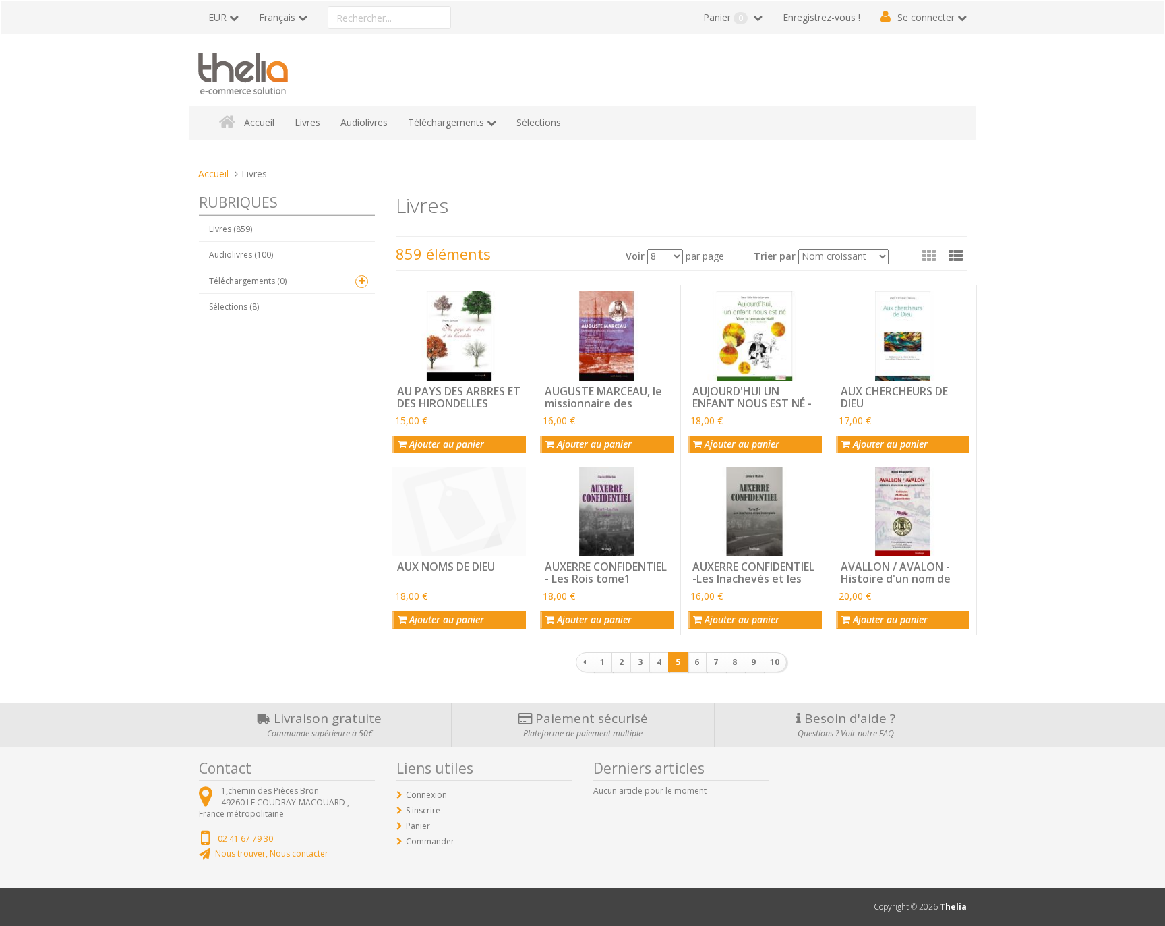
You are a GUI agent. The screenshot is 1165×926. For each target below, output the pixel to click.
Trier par (775, 256)
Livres (307, 122)
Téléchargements (446, 122)
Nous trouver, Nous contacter (271, 853)
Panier (723, 17)
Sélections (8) (234, 306)
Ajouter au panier (445, 444)
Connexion (426, 795)
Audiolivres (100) (241, 254)
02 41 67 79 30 (245, 838)
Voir (635, 256)
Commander (430, 841)
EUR (217, 17)
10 (774, 662)
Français (277, 17)
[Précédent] (584, 662)
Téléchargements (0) (248, 281)
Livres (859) (230, 229)
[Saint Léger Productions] (243, 71)
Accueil (259, 122)
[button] (956, 255)
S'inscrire (423, 810)
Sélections (538, 122)
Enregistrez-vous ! (821, 17)
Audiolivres (364, 122)
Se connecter (926, 17)
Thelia (953, 907)
